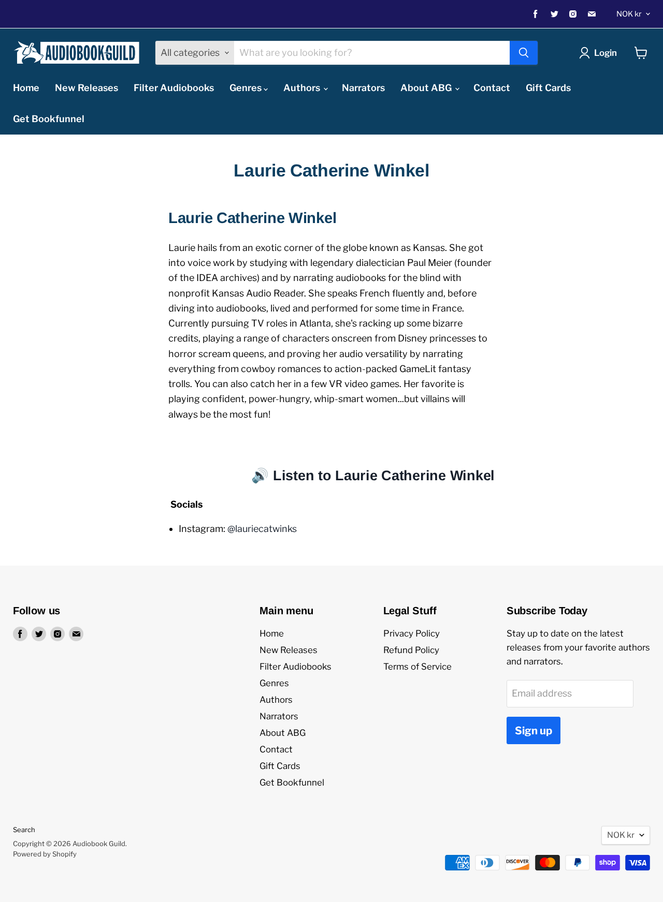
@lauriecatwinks (262, 528)
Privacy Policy (411, 633)
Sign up (533, 730)
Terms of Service (417, 666)
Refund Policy (411, 650)
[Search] (524, 53)
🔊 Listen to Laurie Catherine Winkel (373, 475)
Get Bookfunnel (48, 118)
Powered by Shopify (45, 854)
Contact (491, 87)
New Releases (86, 87)
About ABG (427, 87)
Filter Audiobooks (174, 87)
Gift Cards (548, 87)
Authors (302, 87)
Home (26, 87)
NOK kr (629, 14)
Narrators (363, 87)
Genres (246, 87)
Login (605, 53)
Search (24, 829)
